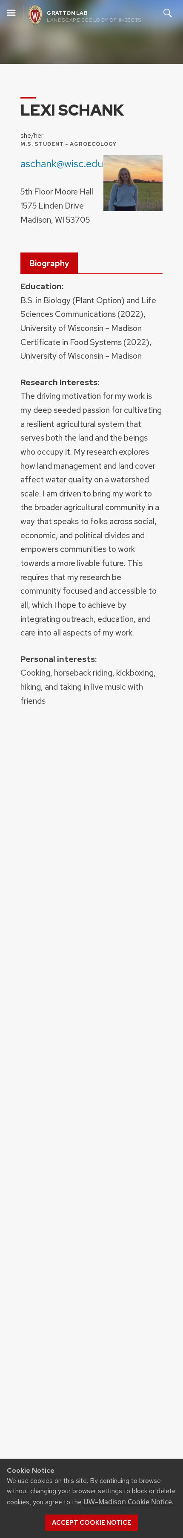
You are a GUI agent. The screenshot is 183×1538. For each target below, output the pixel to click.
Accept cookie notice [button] (91, 1522)
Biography (49, 263)
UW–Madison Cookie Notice (127, 1501)
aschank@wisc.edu (61, 163)
